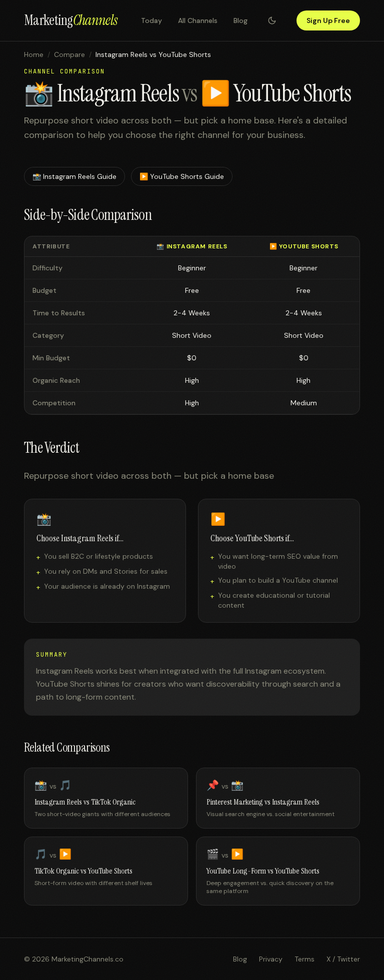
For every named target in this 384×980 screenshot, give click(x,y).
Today (151, 20)
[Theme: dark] (272, 20)
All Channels (198, 20)
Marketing (70, 20)
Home (34, 54)
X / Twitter (343, 959)
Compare (69, 54)
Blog (241, 20)
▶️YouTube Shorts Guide (182, 176)
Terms (304, 959)
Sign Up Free (328, 20)
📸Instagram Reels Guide (74, 176)
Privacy (270, 959)
